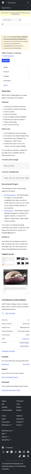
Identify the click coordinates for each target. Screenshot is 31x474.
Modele (18, 410)
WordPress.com (7, 431)
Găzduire (4, 407)
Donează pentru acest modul (11, 390)
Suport (5, 85)
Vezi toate (26, 364)
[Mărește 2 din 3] (27, 259)
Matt (4, 434)
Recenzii (6, 72)
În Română (9, 447)
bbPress (5, 437)
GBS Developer (9, 56)
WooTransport (8, 210)
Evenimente (20, 419)
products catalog (24, 342)
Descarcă (6, 60)
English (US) (25, 338)
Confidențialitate (7, 410)
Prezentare (19, 401)
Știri (3, 404)
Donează (20, 422)
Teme (18, 404)
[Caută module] (20, 20)
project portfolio (24, 346)
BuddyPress (6, 440)
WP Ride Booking (10, 195)
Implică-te (19, 416)
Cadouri (19, 425)
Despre (4, 401)
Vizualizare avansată (8, 351)
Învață (4, 416)
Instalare (6, 76)
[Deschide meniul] (28, 2)
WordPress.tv (7, 425)
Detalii (5, 67)
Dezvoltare (7, 80)
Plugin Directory (6, 8)
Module (18, 407)
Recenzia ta (5, 364)
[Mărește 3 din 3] (27, 270)
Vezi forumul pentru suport (10, 377)
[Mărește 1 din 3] (12, 259)
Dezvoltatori (6, 422)
